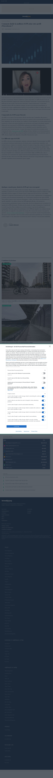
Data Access (26, 431)
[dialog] (26, 389)
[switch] (43, 373)
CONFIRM (16, 426)
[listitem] (26, 370)
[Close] (50, 346)
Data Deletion (19, 431)
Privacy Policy (34, 431)
